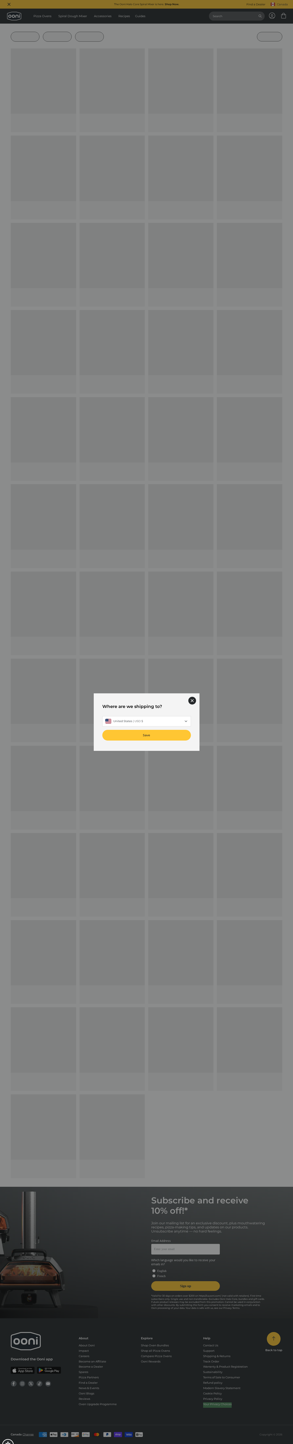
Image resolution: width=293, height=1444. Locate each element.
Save (146, 735)
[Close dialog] (192, 700)
